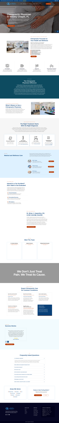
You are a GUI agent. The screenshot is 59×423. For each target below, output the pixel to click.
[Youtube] (9, 414)
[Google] (55, 0)
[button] (55, 31)
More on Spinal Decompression (24, 144)
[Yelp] (56, 0)
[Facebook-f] (57, 0)
